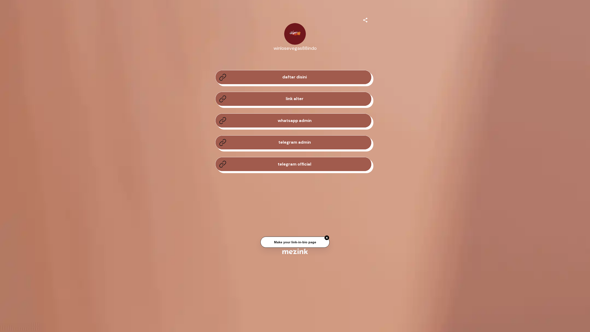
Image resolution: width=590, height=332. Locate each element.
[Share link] (365, 19)
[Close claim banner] (326, 238)
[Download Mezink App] (295, 251)
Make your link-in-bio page (295, 242)
